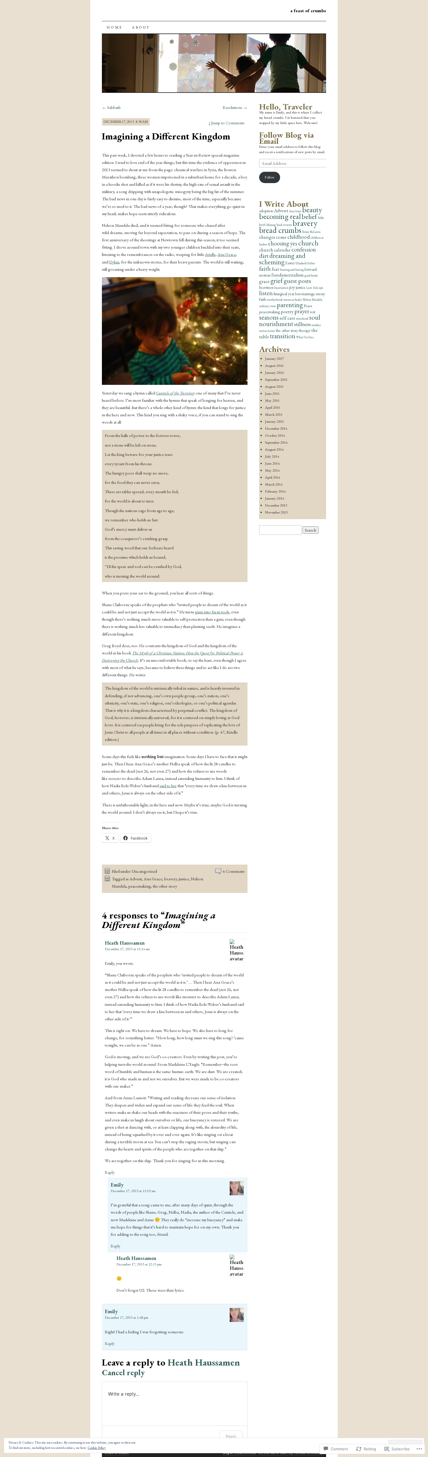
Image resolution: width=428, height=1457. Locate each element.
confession (303, 249)
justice (184, 878)
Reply (109, 1172)
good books (311, 275)
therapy (304, 330)
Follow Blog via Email (286, 138)
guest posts (297, 281)
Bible (321, 218)
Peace (308, 305)
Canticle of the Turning (175, 393)
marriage (308, 293)
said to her (168, 785)
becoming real (280, 216)
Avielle (210, 254)
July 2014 (272, 456)
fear (275, 269)
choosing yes (282, 243)
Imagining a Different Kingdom (166, 136)
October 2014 (275, 435)
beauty (312, 210)
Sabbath (111, 107)
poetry (287, 311)
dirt (263, 256)
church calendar (275, 250)
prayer (301, 311)
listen (266, 293)
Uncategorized (144, 871)
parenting (290, 304)
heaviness (266, 287)
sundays (316, 325)
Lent (309, 288)
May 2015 (272, 400)
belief (309, 216)
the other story (165, 886)
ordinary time (267, 306)
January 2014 (274, 498)
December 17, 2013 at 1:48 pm (126, 1317)
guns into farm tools (212, 612)
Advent (136, 878)
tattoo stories (267, 331)
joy (292, 287)
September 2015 (276, 379)
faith (265, 268)
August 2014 (274, 449)
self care (287, 318)
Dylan (114, 262)
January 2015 (274, 421)
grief (276, 280)
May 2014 (272, 470)
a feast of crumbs (308, 10)
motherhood (274, 300)
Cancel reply (123, 1372)
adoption (266, 210)
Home (115, 27)
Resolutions (235, 107)
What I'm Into (305, 337)
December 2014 (276, 428)
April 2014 (272, 477)
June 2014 (272, 463)
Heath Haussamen (125, 942)
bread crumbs (280, 230)
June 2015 (272, 393)
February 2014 (275, 491)
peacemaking (139, 886)
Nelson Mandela (312, 300)
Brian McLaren (311, 232)
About (141, 27)
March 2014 (273, 484)
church (308, 242)
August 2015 (274, 386)
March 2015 (273, 414)
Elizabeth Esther (305, 263)
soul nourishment (289, 320)
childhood (298, 236)
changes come (272, 237)
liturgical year (284, 293)
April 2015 (272, 407)
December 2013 (276, 505)
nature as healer (292, 300)
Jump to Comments (226, 122)
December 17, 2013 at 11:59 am (133, 1190)
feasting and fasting (292, 270)
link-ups (318, 288)
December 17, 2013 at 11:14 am (127, 948)
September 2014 (276, 442)
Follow (270, 177)
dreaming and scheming (282, 258)
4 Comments (234, 871)
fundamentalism (287, 275)
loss (297, 293)
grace (264, 281)
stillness (302, 324)
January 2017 (274, 358)
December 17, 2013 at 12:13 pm (139, 1264)
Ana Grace (226, 254)
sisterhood (302, 318)
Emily (117, 1184)
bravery (170, 878)
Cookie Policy (97, 1447)
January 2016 (274, 372)
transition (282, 336)
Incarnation (281, 288)
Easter (290, 262)
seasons (269, 317)
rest (312, 311)
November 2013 (276, 512)
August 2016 (274, 365)
